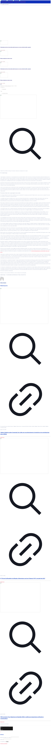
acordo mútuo (5, 93)
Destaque (4, 89)
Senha (1, 739)
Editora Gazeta (8, 85)
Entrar (7, 741)
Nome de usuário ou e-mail (5, 737)
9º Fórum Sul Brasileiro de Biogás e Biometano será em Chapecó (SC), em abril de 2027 (22, 578)
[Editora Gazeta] (13, 2)
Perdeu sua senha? (3, 743)
